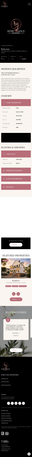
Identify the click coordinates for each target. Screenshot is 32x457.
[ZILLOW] (23, 403)
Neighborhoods (6, 420)
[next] (18, 294)
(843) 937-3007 (5, 381)
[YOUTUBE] (16, 403)
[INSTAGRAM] (12, 403)
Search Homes (5, 415)
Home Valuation (6, 418)
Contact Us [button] (4, 422)
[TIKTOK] (19, 403)
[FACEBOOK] (8, 403)
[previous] (14, 294)
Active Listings (5, 413)
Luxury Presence (5, 446)
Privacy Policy (4, 450)
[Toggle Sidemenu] (29, 4)
